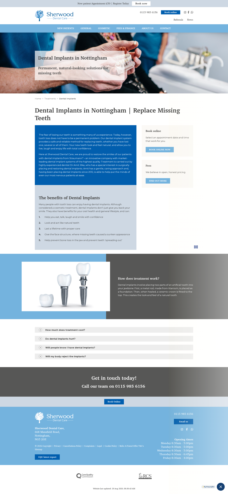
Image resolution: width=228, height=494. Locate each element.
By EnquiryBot (209, 487)
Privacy (57, 446)
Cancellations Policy (72, 446)
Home (38, 98)
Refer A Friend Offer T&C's (132, 446)
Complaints (89, 446)
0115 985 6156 (149, 12)
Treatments (50, 98)
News (190, 19)
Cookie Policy (111, 446)
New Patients (65, 28)
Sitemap (38, 449)
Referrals (178, 19)
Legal (99, 446)
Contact (165, 28)
